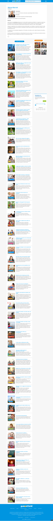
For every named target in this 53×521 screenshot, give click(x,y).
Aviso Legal (30, 508)
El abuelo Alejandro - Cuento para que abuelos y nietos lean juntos (37, 46)
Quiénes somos (12, 508)
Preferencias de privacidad (42, 103)
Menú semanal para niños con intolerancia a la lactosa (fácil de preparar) (37, 52)
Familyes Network (20, 517)
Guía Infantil (26, 517)
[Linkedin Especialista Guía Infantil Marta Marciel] (8, 36)
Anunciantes (40, 508)
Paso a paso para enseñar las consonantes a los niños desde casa (43, 46)
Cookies (17, 508)
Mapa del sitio (26, 509)
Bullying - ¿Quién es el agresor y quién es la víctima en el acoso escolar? (43, 52)
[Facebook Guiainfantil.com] (36, 109)
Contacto (35, 508)
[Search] (40, 1)
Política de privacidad (24, 508)
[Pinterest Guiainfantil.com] (38, 109)
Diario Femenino (32, 517)
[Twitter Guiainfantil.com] (42, 109)
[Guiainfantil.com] (16, 1)
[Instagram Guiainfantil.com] (40, 109)
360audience (29, 519)
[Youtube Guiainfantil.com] (44, 109)
